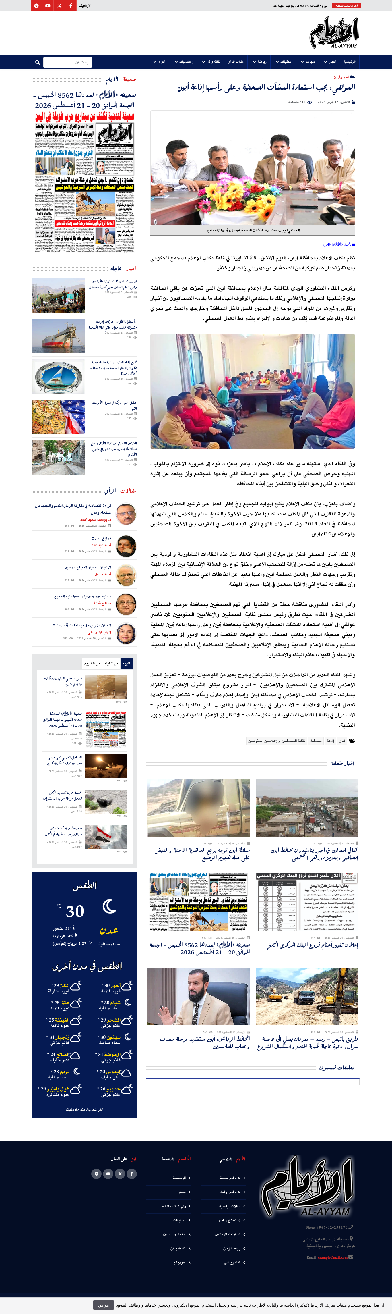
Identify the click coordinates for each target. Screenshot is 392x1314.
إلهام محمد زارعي (99, 632)
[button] (350, 62)
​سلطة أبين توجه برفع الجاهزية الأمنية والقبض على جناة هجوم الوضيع (202, 854)
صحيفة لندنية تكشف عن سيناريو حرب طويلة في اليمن (63, 831)
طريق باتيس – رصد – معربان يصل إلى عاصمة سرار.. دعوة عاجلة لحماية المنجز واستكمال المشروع (307, 1042)
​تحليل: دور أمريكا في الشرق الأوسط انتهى (114, 405)
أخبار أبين (341, 77)
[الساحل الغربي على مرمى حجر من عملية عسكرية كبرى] (106, 766)
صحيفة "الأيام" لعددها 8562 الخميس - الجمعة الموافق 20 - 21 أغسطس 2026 (200, 948)
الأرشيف (85, 5)
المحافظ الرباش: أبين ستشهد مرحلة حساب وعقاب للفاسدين (205, 1042)
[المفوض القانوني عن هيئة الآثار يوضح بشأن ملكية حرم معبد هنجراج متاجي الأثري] (58, 457)
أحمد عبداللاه (101, 545)
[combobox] (67, 62)
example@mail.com (333, 1257)
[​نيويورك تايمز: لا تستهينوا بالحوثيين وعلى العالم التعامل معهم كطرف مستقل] (58, 295)
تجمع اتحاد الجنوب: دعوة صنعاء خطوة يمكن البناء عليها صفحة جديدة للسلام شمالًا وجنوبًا (113, 367)
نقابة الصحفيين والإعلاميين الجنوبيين (276, 741)
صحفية (316, 741)
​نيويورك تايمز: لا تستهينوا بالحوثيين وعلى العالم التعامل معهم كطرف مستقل (113, 284)
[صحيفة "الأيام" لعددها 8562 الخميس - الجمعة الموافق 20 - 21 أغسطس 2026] (84, 182)
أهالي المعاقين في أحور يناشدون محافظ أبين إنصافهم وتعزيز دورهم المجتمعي (314, 854)
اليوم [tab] (126, 664)
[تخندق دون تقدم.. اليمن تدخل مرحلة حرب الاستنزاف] (106, 802)
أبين (342, 741)
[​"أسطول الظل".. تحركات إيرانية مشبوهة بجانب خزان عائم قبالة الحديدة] (58, 336)
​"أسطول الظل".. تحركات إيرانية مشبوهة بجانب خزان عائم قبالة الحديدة (113, 324)
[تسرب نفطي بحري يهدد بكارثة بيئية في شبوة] (106, 687)
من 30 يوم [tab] (92, 664)
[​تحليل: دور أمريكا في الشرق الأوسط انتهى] (58, 417)
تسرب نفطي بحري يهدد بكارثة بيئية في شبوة (63, 681)
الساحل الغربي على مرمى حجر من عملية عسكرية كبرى (64, 760)
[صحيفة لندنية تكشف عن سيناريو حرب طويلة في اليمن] (106, 837)
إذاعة (330, 741)
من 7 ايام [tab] (111, 664)
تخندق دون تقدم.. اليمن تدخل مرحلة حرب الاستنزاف (62, 796)
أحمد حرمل (103, 574)
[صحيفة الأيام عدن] (334, 33)
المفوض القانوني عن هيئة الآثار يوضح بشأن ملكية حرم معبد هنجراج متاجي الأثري (114, 448)
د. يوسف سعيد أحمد (95, 519)
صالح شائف (101, 603)
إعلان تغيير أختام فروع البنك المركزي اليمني (312, 944)
